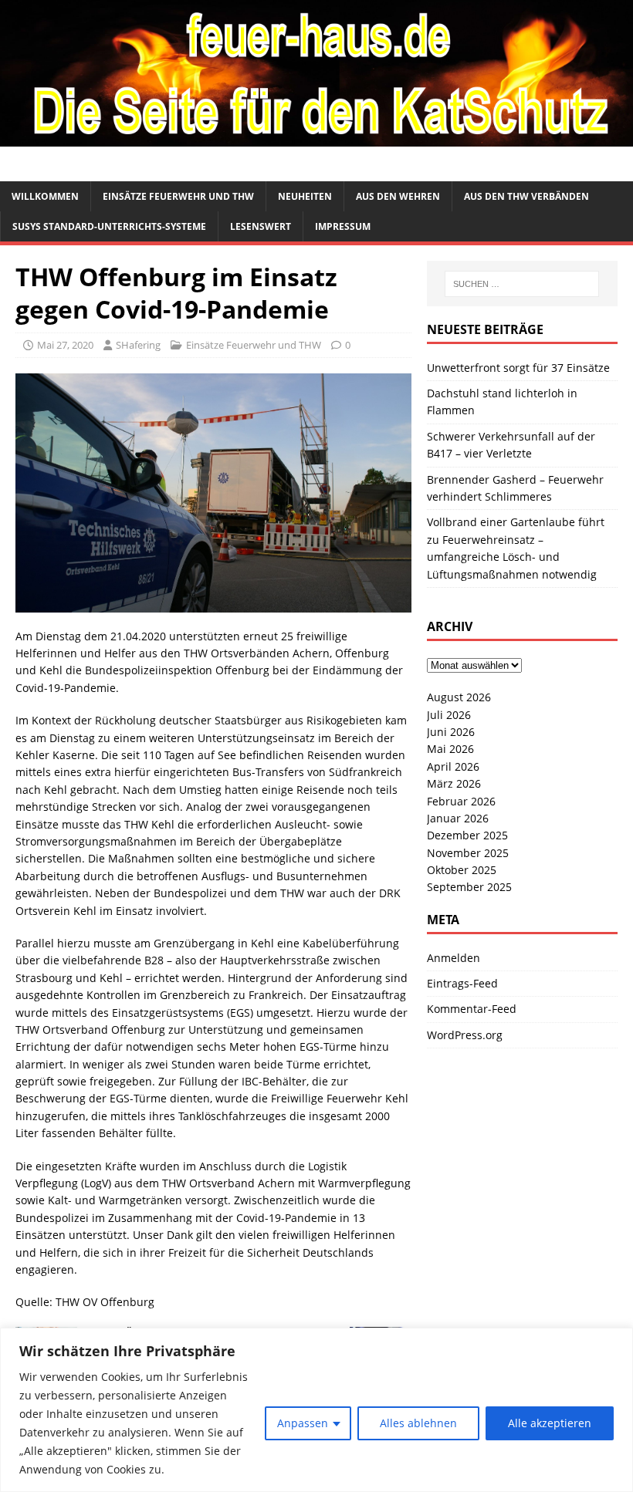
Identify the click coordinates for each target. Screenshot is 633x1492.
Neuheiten (305, 196)
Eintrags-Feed (462, 983)
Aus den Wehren (398, 196)
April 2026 (453, 766)
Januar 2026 (458, 818)
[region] (316, 1410)
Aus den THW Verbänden (526, 196)
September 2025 (469, 886)
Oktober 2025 (461, 869)
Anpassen (302, 1423)
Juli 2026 (449, 714)
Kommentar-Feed (471, 1008)
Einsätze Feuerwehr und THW (178, 196)
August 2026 (459, 697)
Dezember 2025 (467, 835)
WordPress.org (465, 1035)
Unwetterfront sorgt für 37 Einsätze (518, 367)
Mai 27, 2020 (65, 345)
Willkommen (45, 196)
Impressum (343, 226)
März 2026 (454, 783)
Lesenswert (260, 226)
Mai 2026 (450, 748)
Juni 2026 (451, 731)
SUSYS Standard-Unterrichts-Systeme (109, 226)
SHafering (138, 345)
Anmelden (453, 957)
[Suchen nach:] (522, 284)
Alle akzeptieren (549, 1423)
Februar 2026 (461, 801)
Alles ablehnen (418, 1423)
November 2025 (468, 853)
